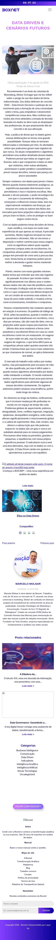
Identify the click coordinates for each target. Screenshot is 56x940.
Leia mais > (28, 686)
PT (29, 3)
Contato (28, 874)
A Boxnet (28, 858)
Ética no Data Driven (28, 516)
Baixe (12, 848)
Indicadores (27, 760)
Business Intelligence (27, 750)
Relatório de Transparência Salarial (28, 884)
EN (24, 3)
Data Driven (27, 757)
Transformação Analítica (28, 861)
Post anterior (8, 543)
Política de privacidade (28, 878)
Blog (28, 868)
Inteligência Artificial (27, 767)
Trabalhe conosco (28, 871)
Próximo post (47, 543)
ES (34, 3)
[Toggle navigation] (50, 9)
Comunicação (27, 754)
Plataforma (28, 864)
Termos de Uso (28, 881)
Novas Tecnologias (27, 771)
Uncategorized (27, 774)
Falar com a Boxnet (28, 806)
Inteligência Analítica (27, 764)
